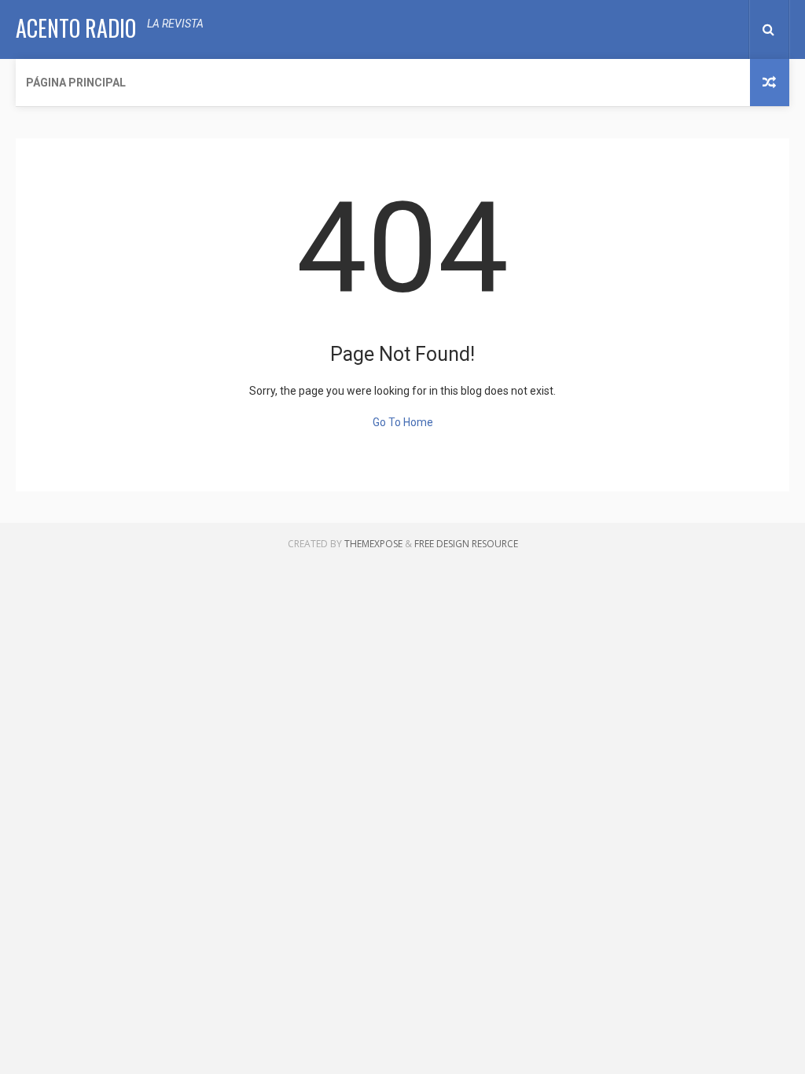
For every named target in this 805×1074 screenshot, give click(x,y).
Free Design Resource (466, 543)
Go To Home (403, 422)
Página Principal (76, 82)
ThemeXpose (373, 543)
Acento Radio (76, 28)
